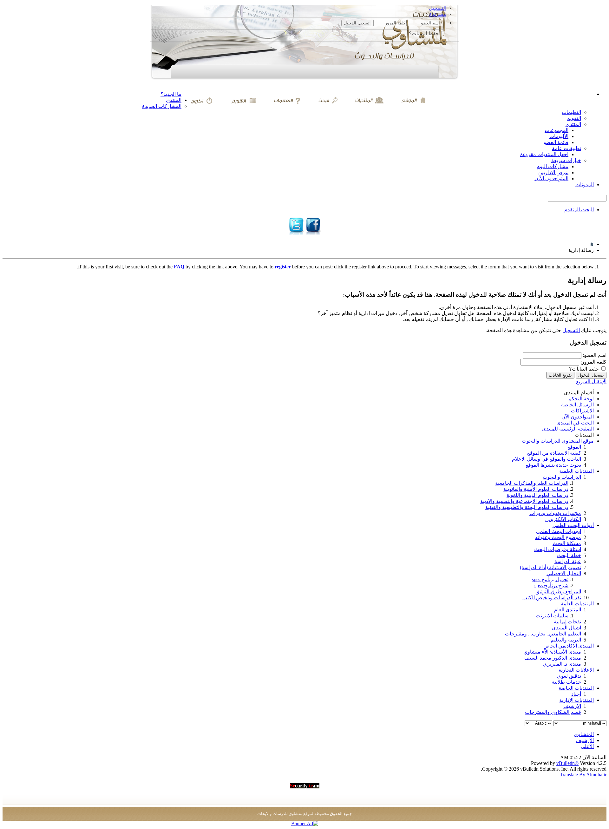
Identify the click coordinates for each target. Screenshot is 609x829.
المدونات (584, 184)
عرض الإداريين (553, 172)
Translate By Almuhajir (583, 774)
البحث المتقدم (579, 209)
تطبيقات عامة (566, 148)
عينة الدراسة (567, 561)
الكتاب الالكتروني (563, 519)
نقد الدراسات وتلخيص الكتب (551, 597)
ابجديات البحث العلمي (558, 531)
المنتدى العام (567, 609)
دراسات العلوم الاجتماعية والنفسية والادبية (524, 501)
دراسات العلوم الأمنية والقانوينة (535, 489)
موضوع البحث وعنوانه (558, 537)
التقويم (574, 118)
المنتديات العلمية (576, 471)
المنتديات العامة (577, 603)
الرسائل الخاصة (577, 404)
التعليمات (571, 112)
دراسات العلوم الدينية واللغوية (537, 495)
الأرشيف (585, 740)
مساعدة (437, 14)
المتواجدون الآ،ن (551, 178)
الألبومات (558, 136)
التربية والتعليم (566, 639)
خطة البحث (569, 555)
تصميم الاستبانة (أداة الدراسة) (550, 567)
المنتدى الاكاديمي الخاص (568, 645)
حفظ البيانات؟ (424, 33)
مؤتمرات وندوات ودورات (555, 513)
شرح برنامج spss (551, 585)
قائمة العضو (556, 142)
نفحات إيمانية (567, 621)
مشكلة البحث (567, 543)
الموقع (574, 447)
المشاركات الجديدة (161, 106)
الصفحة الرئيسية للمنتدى (568, 428)
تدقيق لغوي (569, 676)
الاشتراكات (582, 410)
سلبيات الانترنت (552, 615)
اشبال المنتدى (566, 627)
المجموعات (556, 130)
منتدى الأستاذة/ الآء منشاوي (552, 652)
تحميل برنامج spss (550, 579)
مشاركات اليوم (552, 166)
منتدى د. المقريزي (562, 664)
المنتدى (173, 100)
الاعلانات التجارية (576, 670)
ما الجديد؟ (170, 94)
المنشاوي (584, 734)
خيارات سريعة (566, 160)
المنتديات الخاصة (576, 688)
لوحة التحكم (581, 398)
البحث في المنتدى (575, 422)
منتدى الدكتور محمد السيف (552, 658)
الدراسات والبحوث (562, 477)
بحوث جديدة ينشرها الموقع (553, 465)
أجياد (576, 694)
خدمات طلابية (566, 682)
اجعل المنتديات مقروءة (544, 154)
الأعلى (587, 746)
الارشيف (572, 706)
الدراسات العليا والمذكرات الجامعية (531, 483)
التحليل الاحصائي (564, 573)
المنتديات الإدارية (576, 700)
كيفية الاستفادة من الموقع (554, 453)
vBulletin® (567, 763)
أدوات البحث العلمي (573, 525)
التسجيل (437, 8)
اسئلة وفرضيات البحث (557, 549)
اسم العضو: (594, 355)
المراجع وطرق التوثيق (558, 591)
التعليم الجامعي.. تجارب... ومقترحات (543, 633)
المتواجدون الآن (577, 416)
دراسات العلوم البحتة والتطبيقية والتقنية (526, 507)
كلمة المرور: (593, 362)
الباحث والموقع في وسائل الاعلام (546, 459)
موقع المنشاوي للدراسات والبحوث (558, 441)
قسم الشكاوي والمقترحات (553, 712)
